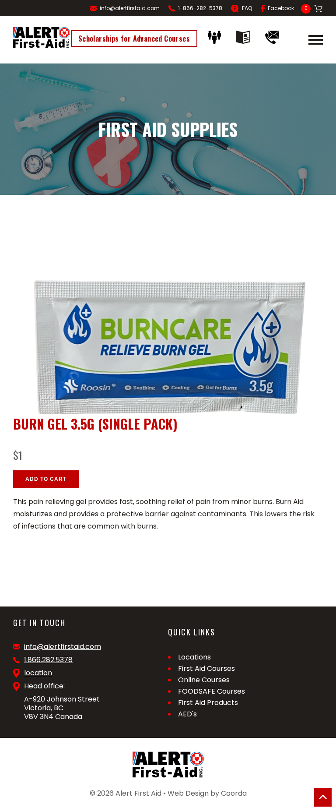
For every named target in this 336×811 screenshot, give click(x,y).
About (216, 37)
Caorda (234, 793)
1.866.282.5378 (48, 660)
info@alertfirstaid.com (130, 8)
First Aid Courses (206, 668)
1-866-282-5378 (200, 8)
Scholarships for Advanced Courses (134, 38)
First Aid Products (208, 703)
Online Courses (204, 680)
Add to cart (45, 479)
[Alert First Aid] (41, 37)
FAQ (247, 8)
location (38, 673)
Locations (194, 657)
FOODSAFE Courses (211, 691)
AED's (187, 714)
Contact (274, 37)
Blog (245, 37)
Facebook (281, 8)
